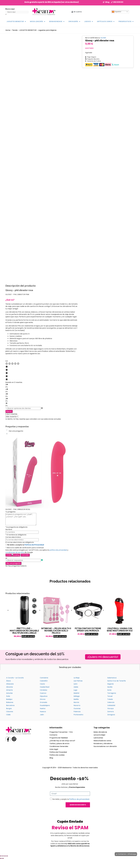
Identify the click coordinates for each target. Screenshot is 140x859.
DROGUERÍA (73, 21)
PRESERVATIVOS (124, 21)
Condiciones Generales (59, 746)
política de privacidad (58, 550)
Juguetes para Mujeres (47, 30)
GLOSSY (103, 38)
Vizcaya (110, 708)
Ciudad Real (44, 687)
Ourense (77, 708)
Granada (43, 702)
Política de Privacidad (34, 545)
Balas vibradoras (100, 732)
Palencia (77, 711)
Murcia (76, 702)
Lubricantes (98, 738)
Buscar (9, 411)
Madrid (76, 693)
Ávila (8, 696)
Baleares (9, 702)
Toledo (110, 699)
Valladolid (111, 705)
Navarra (77, 705)
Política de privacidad (79, 799)
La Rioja (76, 678)
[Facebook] (8, 739)
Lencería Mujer (99, 735)
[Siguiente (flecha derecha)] (3, 858)
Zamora (110, 711)
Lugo (75, 690)
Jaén (42, 714)
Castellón (44, 681)
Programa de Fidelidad (59, 738)
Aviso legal (54, 749)
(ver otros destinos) (70, 2)
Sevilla (109, 687)
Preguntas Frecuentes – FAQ (61, 732)
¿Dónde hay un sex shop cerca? (62, 740)
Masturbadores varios (102, 740)
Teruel (109, 696)
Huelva (42, 708)
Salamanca (111, 678)
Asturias (9, 693)
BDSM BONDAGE (55, 21)
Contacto (53, 735)
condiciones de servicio (14, 552)
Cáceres (9, 711)
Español (117, 11)
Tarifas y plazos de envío (59, 743)
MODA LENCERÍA (36, 21)
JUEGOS (87, 21)
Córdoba (43, 690)
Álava (8, 681)
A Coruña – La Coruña (15, 678)
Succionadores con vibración (105, 746)
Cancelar (25, 555)
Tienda (14, 30)
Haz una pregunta (13, 563)
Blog (51, 758)
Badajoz (9, 699)
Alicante (9, 687)
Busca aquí (10, 9)
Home (7, 30)
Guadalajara (45, 705)
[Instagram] (14, 739)
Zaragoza (111, 714)
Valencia (110, 702)
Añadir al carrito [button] (28, 636)
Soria (109, 690)
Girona (42, 699)
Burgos (9, 708)
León (75, 684)
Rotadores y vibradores (103, 743)
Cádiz (8, 714)
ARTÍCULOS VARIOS (104, 21)
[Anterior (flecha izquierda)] (1, 858)
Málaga (77, 696)
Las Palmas (78, 681)
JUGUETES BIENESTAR (15, 21)
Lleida (76, 687)
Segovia (110, 684)
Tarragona (111, 693)
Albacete (10, 684)
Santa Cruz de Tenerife (116, 681)
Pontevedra (78, 714)
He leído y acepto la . (71, 799)
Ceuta (42, 684)
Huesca (43, 711)
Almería (9, 690)
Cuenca (43, 693)
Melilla (76, 699)
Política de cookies (57, 755)
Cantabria (44, 678)
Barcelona (10, 705)
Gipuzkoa (43, 696)
